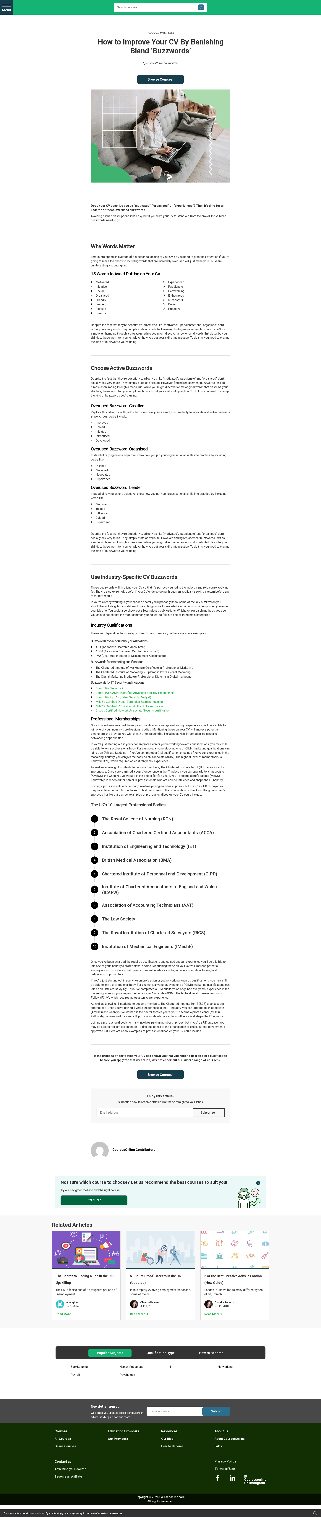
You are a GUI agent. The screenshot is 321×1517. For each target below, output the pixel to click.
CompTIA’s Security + (109, 688)
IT (170, 1367)
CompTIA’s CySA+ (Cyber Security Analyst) (123, 697)
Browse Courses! (160, 79)
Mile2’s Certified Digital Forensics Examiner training (129, 702)
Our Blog (167, 1439)
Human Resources (131, 1367)
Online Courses (65, 1446)
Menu (6, 10)
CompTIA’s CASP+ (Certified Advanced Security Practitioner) (135, 693)
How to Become (172, 1446)
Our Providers (118, 1439)
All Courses (63, 1439)
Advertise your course (70, 1469)
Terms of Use (225, 1469)
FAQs (218, 1446)
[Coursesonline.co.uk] (34, 7)
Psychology (127, 1375)
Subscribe (208, 1112)
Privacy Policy (225, 1461)
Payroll (75, 1375)
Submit (216, 1411)
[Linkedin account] (232, 1480)
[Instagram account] (255, 1480)
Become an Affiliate (68, 1476)
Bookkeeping (79, 1367)
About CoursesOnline (230, 1439)
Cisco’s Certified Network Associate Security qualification (133, 710)
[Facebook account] (218, 1480)
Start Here (94, 1200)
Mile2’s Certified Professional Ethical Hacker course (129, 706)
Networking (225, 1367)
